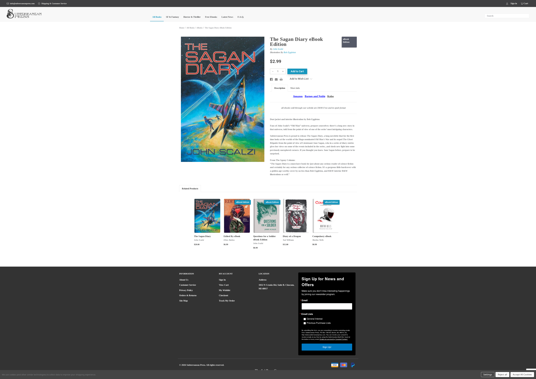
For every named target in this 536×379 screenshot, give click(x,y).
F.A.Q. (241, 17)
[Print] (281, 79)
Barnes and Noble (315, 96)
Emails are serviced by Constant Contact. (334, 339)
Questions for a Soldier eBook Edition (264, 238)
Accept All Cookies (522, 374)
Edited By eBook (232, 236)
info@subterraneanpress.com (22, 4)
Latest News (227, 17)
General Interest (314, 318)
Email (305, 300)
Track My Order (227, 301)
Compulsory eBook (321, 236)
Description (279, 88)
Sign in (513, 3)
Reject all (502, 374)
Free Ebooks (211, 17)
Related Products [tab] (190, 188)
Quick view (207, 216)
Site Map (183, 301)
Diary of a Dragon (292, 236)
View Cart (224, 285)
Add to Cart (237, 218)
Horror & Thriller (192, 17)
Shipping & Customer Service (54, 4)
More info (295, 88)
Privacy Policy (186, 290)
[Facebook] (271, 79)
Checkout (223, 295)
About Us (183, 280)
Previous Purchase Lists (319, 322)
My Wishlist (224, 290)
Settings (487, 374)
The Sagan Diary (202, 236)
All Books (156, 17)
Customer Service (187, 285)
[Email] (276, 79)
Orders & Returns (188, 295)
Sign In (222, 280)
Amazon (298, 96)
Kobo (330, 96)
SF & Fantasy (172, 17)
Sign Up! (327, 347)
